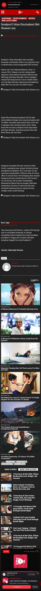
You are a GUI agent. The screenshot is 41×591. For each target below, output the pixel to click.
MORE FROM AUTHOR (28, 469)
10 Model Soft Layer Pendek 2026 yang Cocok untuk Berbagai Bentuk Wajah (25, 519)
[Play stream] (20, 561)
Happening (6, 18)
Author (4, 258)
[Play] (4, 4)
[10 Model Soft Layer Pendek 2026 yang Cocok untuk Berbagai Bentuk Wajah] (6, 520)
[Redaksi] (6, 267)
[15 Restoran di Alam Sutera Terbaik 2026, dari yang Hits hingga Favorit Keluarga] (6, 498)
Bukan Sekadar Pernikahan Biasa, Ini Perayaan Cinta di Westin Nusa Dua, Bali (24, 487)
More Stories (11, 469)
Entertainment (20, 18)
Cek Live (35, 587)
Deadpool (10, 462)
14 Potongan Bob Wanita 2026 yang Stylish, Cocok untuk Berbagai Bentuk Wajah (24, 508)
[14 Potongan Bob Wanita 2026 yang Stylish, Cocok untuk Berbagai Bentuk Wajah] (6, 509)
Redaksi (15, 263)
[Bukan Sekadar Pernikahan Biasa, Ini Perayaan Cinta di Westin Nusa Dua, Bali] (6, 488)
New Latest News (9, 20)
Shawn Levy (20, 464)
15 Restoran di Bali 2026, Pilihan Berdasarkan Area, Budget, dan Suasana (25, 476)
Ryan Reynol (7, 464)
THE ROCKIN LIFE (34, 4)
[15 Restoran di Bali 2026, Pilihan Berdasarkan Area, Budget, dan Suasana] (6, 477)
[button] (38, 12)
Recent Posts (11, 258)
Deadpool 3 (21, 462)
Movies (32, 18)
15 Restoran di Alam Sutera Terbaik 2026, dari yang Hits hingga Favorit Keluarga (24, 498)
